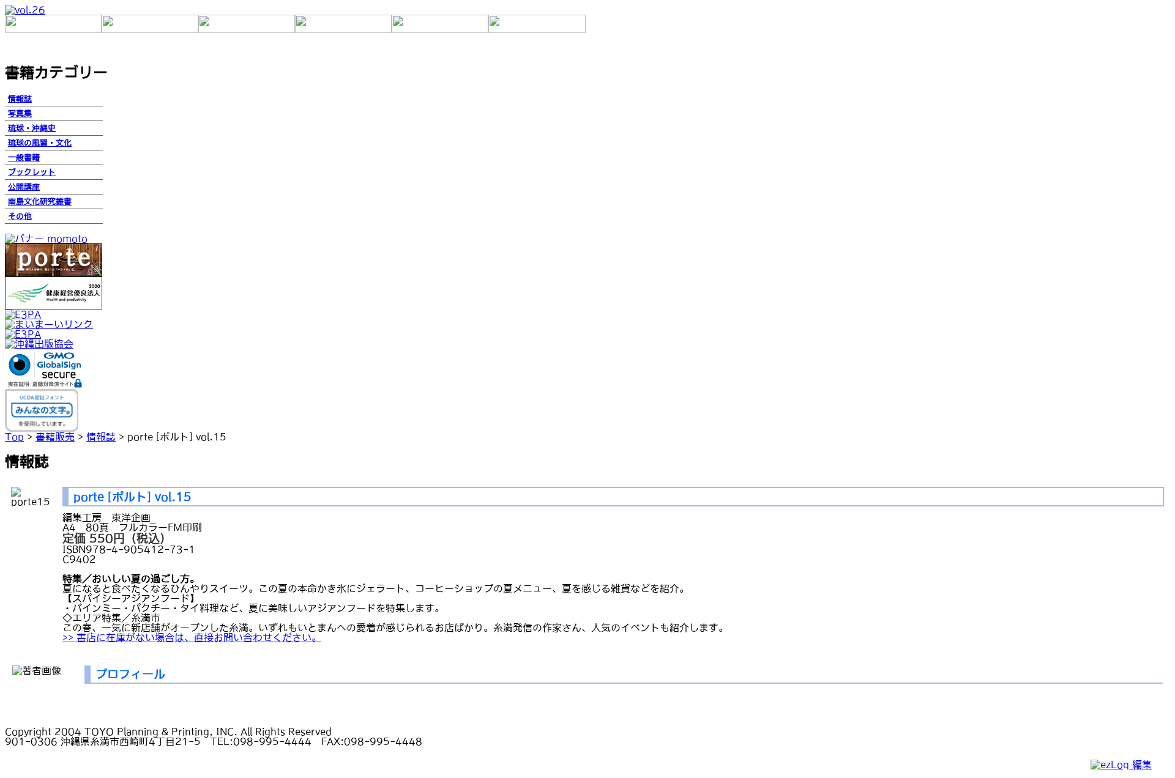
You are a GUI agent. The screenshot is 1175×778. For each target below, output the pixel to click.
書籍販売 (55, 437)
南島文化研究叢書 (40, 202)
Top (14, 437)
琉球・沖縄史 (32, 128)
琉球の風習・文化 (40, 143)
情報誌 (20, 99)
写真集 (20, 113)
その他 (20, 216)
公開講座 (24, 187)
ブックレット (32, 172)
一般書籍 (24, 157)
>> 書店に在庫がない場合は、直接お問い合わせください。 (191, 637)
